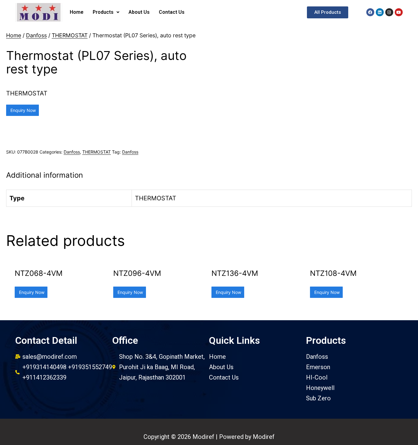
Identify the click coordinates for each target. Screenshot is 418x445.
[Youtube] (399, 12)
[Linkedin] (380, 12)
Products (103, 12)
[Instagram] (389, 12)
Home (77, 12)
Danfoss (36, 35)
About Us (139, 12)
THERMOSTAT (70, 35)
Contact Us (172, 12)
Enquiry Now (22, 110)
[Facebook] (370, 12)
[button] (327, 12)
